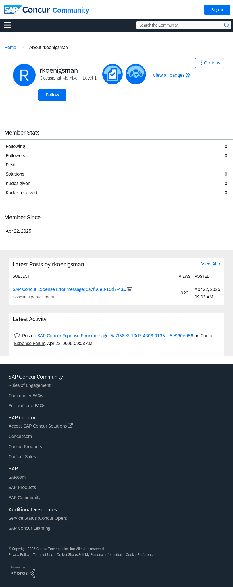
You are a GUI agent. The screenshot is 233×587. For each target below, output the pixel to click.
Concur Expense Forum (33, 297)
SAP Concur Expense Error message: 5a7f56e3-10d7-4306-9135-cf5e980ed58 (115, 335)
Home (10, 47)
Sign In (217, 9)
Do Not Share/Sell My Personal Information (89, 555)
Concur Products (25, 446)
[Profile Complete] (136, 74)
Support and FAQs (27, 405)
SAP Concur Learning (29, 528)
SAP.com (17, 477)
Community (71, 10)
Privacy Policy (19, 555)
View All (209, 263)
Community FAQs (26, 395)
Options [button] (212, 62)
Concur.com (20, 436)
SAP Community (25, 497)
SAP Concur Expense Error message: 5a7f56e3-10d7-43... (70, 289)
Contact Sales (22, 456)
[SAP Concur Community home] (27, 9)
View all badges (168, 75)
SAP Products (22, 487)
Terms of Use (43, 555)
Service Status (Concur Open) (38, 518)
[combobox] (183, 25)
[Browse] (10, 25)
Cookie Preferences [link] (141, 555)
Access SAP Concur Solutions (38, 426)
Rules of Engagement (30, 385)
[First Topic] (112, 74)
